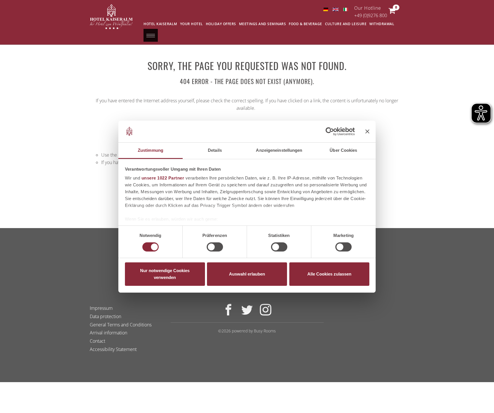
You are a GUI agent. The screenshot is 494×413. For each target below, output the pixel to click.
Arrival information (108, 333)
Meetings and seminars (262, 23)
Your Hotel (191, 23)
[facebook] (228, 313)
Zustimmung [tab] (150, 150)
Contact (97, 341)
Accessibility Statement (113, 349)
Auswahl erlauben (247, 274)
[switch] (215, 247)
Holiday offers (221, 23)
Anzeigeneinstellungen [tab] (279, 150)
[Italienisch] (345, 9)
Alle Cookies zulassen (329, 274)
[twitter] (247, 313)
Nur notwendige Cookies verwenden (165, 274)
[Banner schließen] (367, 131)
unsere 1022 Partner (163, 177)
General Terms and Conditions (121, 325)
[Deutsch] (325, 9)
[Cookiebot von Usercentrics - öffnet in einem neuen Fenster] (330, 131)
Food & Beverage (305, 23)
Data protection (105, 316)
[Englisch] (335, 9)
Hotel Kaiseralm (160, 23)
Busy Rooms (265, 331)
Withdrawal (381, 23)
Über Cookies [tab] (343, 150)
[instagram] (265, 313)
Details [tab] (215, 150)
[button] (392, 12)
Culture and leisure (346, 23)
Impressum (101, 308)
